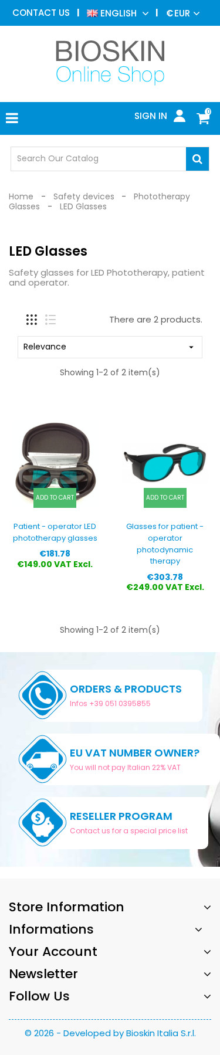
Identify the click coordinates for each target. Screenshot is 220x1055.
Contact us (41, 12)
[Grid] (31, 319)
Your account (53, 951)
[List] (50, 319)
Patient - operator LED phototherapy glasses (55, 532)
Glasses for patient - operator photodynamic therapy (165, 543)
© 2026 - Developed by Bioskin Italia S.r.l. (110, 1033)
